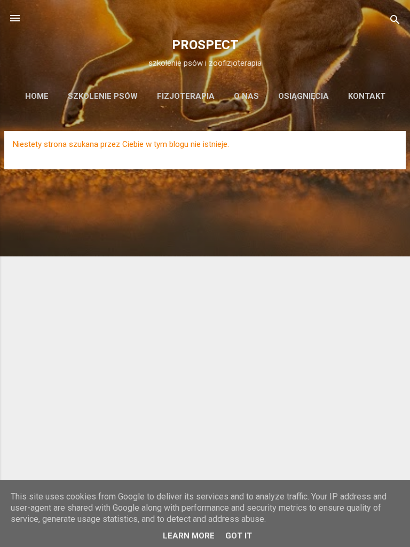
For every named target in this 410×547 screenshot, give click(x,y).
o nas (246, 96)
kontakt (366, 96)
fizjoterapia (186, 96)
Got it (238, 536)
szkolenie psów (103, 96)
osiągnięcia (303, 96)
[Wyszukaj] (395, 21)
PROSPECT (205, 44)
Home (37, 96)
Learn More (189, 536)
